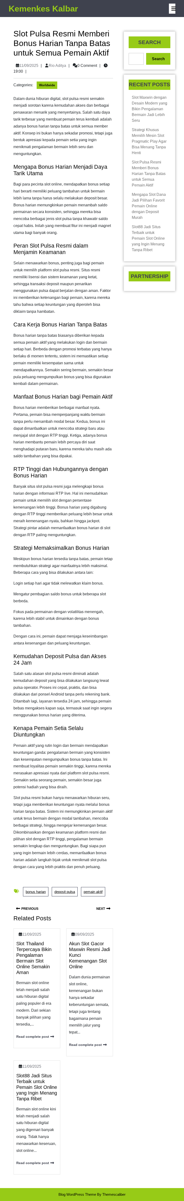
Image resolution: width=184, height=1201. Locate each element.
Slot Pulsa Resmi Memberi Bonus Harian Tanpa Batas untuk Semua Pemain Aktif (149, 173)
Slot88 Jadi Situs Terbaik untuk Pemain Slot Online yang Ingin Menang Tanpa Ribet (36, 1087)
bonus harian (36, 892)
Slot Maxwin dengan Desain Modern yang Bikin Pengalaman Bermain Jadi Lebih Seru (149, 108)
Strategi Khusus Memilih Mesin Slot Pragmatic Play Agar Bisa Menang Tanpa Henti (149, 141)
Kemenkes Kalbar (43, 8)
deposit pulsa (64, 892)
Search (149, 42)
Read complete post (32, 1036)
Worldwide (47, 85)
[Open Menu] (172, 9)
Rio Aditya (57, 66)
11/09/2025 (28, 66)
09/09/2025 (84, 934)
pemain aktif (93, 892)
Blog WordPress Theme (77, 1194)
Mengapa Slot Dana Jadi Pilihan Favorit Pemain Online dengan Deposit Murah (149, 206)
